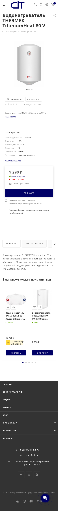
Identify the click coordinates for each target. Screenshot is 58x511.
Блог (5, 415)
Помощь (7, 438)
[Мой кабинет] (46, 4)
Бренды (6, 407)
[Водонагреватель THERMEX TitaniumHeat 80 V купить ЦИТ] (29, 64)
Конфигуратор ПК (12, 392)
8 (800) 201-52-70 (29, 450)
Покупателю (9, 430)
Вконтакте (21, 474)
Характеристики (34, 244)
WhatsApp (37, 474)
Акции (6, 399)
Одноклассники (29, 474)
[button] (22, 362)
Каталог (7, 384)
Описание (11, 244)
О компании (9, 423)
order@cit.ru (31, 455)
